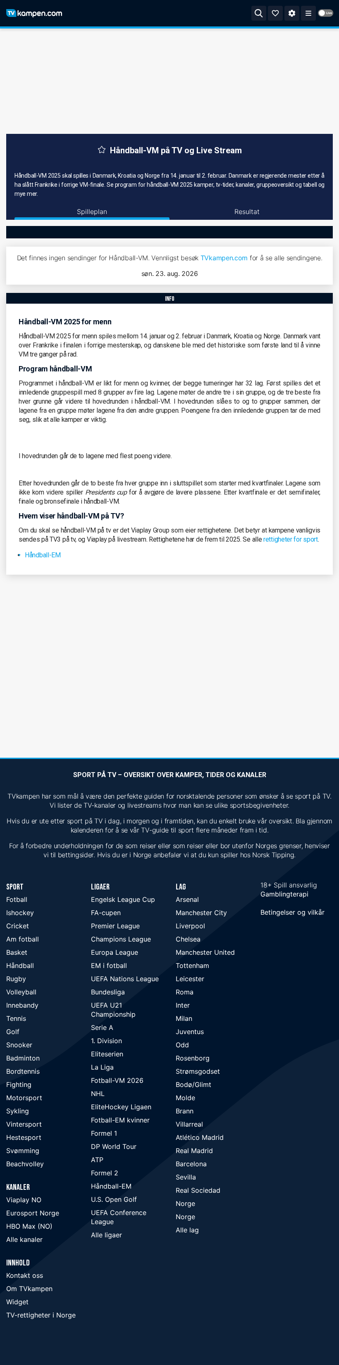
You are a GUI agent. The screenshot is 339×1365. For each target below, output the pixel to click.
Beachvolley (25, 1164)
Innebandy (22, 1005)
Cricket (17, 926)
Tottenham (192, 965)
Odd (182, 1045)
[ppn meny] (308, 13)
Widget (17, 1302)
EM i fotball (109, 965)
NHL (98, 1093)
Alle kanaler (24, 1239)
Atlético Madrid (200, 1137)
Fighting (18, 1084)
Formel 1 (104, 1133)
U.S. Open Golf (114, 1199)
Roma (184, 992)
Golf (12, 1031)
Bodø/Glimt (193, 1084)
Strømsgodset (198, 1071)
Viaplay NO (23, 1200)
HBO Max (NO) (29, 1226)
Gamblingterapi (284, 894)
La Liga (102, 1067)
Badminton (23, 1058)
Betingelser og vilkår (292, 912)
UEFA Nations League (125, 979)
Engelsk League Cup (123, 899)
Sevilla (186, 1177)
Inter (183, 1005)
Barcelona (191, 1164)
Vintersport (24, 1124)
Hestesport (23, 1137)
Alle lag (187, 1230)
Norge (185, 1203)
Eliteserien (107, 1054)
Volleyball (21, 992)
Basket (16, 952)
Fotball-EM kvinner (120, 1120)
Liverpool (190, 926)
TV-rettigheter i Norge (41, 1315)
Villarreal (189, 1124)
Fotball (16, 899)
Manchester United (205, 952)
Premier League (115, 926)
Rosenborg (193, 1058)
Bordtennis (23, 1071)
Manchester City (201, 912)
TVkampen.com (224, 258)
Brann (184, 1111)
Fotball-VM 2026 (117, 1080)
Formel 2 (104, 1173)
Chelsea (188, 939)
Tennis (16, 1018)
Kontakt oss (24, 1275)
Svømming (22, 1150)
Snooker (19, 1045)
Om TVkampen (29, 1288)
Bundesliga (108, 992)
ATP (97, 1160)
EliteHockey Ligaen (121, 1107)
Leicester (190, 979)
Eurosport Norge (32, 1213)
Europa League (114, 952)
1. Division (106, 1041)
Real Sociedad (198, 1190)
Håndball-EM (43, 555)
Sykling (17, 1111)
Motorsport (24, 1098)
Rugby (16, 979)
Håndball (20, 965)
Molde (185, 1098)
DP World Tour (113, 1146)
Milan (184, 1018)
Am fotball (22, 939)
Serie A (102, 1027)
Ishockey (20, 912)
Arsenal (187, 899)
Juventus (190, 1031)
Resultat (247, 211)
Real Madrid (194, 1150)
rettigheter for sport (290, 539)
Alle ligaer (106, 1235)
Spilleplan (92, 211)
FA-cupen (106, 912)
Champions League (121, 939)
